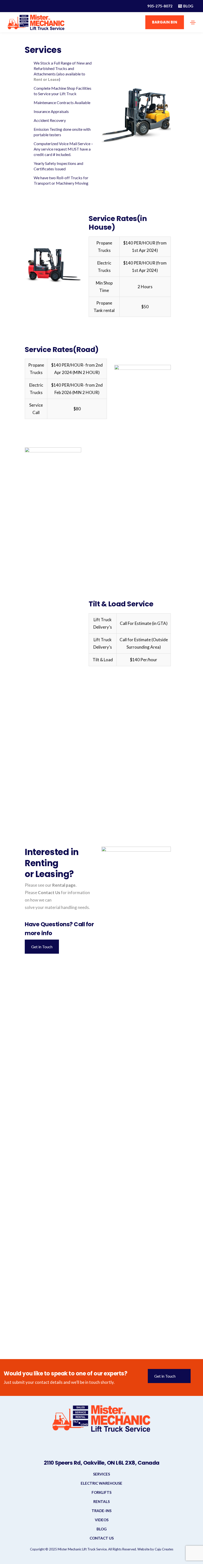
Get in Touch (41, 946)
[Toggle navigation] (193, 22)
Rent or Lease (46, 79)
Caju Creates (164, 1549)
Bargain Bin (164, 22)
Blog (102, 1529)
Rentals (101, 1501)
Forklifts (101, 1492)
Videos (101, 1520)
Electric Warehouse (101, 1483)
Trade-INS (101, 1510)
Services (101, 1474)
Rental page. (64, 885)
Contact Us (49, 892)
